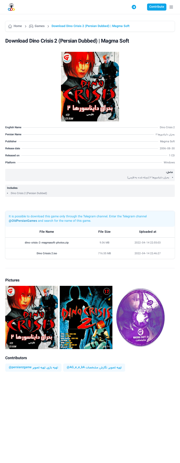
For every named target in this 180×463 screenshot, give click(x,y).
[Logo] (11, 7)
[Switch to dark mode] (142, 7)
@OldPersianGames (23, 221)
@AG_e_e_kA (76, 367)
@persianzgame (20, 367)
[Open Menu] (171, 7)
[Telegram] (133, 7)
